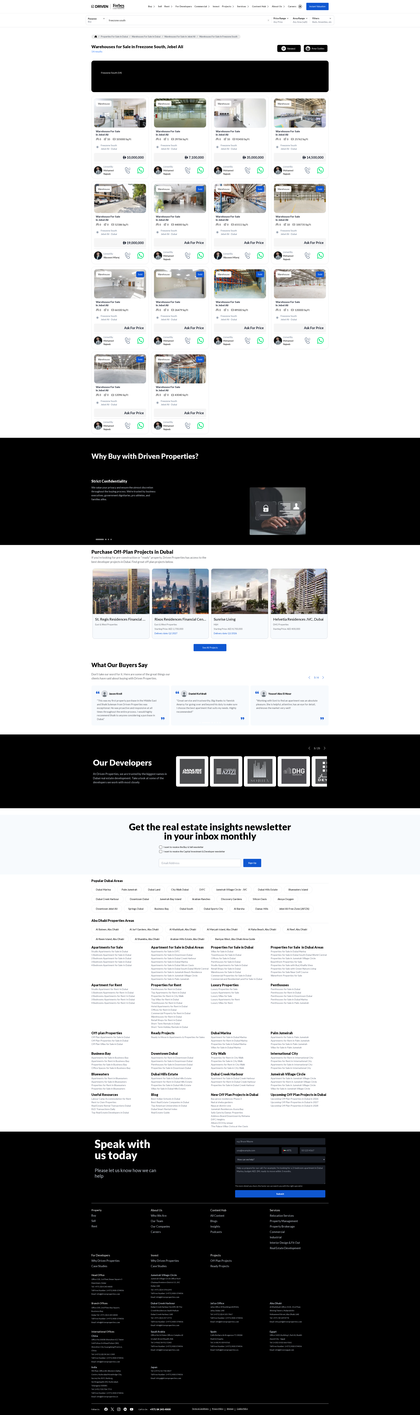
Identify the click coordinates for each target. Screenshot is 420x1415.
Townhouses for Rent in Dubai (166, 1002)
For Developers (184, 6)
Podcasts (216, 1232)
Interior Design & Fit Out (285, 1242)
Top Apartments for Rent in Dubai (168, 992)
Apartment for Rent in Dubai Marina (229, 1040)
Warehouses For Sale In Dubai (146, 36)
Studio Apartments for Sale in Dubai (109, 951)
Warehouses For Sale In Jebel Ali (179, 36)
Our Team (157, 1221)
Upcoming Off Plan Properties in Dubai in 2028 (294, 1105)
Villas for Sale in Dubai (222, 951)
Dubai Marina (103, 889)
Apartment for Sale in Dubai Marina (229, 1037)
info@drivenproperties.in (107, 1396)
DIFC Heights (218, 1119)
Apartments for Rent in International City (292, 1057)
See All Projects (210, 647)
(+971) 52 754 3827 (162, 1371)
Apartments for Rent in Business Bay (110, 1061)
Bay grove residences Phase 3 (226, 1098)
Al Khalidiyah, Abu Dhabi (182, 929)
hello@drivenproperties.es (227, 1350)
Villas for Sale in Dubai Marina (226, 1047)
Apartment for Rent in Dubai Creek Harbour (233, 1081)
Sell (160, 6)
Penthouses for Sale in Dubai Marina (289, 999)
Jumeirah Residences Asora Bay (227, 1109)
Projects (226, 6)
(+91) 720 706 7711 (103, 1389)
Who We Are (159, 1215)
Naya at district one (221, 1105)
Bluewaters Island (298, 889)
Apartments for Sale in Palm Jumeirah (170, 979)
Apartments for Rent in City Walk (228, 1064)
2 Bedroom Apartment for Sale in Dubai (111, 958)
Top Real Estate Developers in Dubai (110, 1112)
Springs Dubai (136, 908)
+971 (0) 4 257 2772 (163, 1318)
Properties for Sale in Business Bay (109, 1064)
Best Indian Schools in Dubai (165, 1098)
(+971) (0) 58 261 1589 (105, 1354)
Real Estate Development (285, 1248)
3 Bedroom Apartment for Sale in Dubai (111, 961)
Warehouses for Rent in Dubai (166, 1016)
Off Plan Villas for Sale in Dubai (107, 1044)
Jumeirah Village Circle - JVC (231, 889)
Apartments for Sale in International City (291, 1064)
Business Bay (161, 908)
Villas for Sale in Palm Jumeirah (286, 1047)
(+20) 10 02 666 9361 (282, 1342)
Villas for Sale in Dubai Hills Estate (168, 1088)
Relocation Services (282, 1215)
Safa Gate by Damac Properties (227, 1112)
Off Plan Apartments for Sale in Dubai (110, 1037)
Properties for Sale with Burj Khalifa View (292, 965)
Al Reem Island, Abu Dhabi (110, 939)
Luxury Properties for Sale (224, 989)
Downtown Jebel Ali (106, 908)
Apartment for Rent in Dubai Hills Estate (171, 1081)
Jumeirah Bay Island (170, 899)
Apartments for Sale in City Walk (227, 1068)
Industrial (276, 1237)
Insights (215, 1226)
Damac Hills (261, 908)
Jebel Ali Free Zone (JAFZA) (294, 908)
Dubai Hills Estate (268, 889)
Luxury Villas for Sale (221, 996)
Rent (167, 6)
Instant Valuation (317, 6)
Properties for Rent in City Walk (167, 996)
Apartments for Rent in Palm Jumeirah (290, 1040)
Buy (150, 6)
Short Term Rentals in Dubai (165, 1023)
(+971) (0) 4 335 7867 (223, 1314)
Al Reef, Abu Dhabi (297, 929)
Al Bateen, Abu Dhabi (107, 929)
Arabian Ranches (201, 899)
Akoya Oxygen (286, 899)
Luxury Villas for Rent (222, 1002)
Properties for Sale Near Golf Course (289, 972)
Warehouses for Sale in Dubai (226, 972)
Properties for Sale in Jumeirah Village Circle (293, 958)
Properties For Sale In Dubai (114, 36)
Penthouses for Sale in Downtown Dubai (291, 996)
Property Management (284, 1221)
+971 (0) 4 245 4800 (103, 1287)
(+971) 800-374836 (115, 1290)
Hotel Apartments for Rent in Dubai (169, 1006)
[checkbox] (160, 847)
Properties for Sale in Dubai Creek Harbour (232, 1085)
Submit (280, 1194)
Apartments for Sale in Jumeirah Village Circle (174, 975)
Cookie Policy (242, 1409)
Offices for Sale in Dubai (223, 958)
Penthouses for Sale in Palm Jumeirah (290, 1002)
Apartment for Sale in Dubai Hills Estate (171, 1078)
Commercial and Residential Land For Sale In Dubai (236, 979)
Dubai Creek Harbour (107, 899)
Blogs (213, 1221)
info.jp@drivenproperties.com (168, 1378)
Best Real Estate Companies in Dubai (170, 1102)
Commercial (200, 6)
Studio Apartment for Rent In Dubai (109, 989)
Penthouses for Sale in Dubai (226, 961)
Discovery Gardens (231, 899)
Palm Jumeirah (129, 889)
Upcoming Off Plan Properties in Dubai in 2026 (294, 1098)
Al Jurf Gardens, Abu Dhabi (144, 929)
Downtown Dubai (139, 899)
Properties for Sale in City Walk (227, 1061)
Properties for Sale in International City (291, 1068)
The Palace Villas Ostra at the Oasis (229, 1126)
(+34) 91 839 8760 (222, 1342)
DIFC (202, 889)
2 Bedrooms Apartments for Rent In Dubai (113, 996)
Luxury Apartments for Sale (225, 992)
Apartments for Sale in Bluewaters (109, 1081)
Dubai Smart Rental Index (164, 1109)
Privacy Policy (217, 1409)
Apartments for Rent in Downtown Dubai (172, 1057)
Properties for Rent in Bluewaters (108, 1085)
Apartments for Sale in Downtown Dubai (171, 954)
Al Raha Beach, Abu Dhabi (262, 929)
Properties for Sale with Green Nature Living (293, 968)
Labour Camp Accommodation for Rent (111, 1098)
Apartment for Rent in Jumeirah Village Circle (294, 1081)
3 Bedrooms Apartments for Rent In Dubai (113, 999)
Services (241, 6)
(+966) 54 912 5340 (162, 1342)
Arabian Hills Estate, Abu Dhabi (187, 939)
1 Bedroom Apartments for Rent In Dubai (112, 992)
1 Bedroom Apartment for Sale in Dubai (111, 954)
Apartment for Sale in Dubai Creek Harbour (233, 1078)
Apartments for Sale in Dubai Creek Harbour (173, 958)
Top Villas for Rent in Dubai (165, 999)
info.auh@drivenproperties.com (288, 1322)
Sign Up (252, 863)
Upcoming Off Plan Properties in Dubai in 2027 (294, 1102)
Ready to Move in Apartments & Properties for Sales (178, 1037)
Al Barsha (239, 908)
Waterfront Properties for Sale (286, 975)
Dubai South (186, 908)
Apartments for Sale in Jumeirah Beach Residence (176, 972)
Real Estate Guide (160, 1112)
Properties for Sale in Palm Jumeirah (289, 1044)
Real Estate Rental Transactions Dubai (111, 1105)
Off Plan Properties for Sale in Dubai (109, 1040)
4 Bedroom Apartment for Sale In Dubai (111, 965)
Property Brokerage (282, 1226)
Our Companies (160, 1226)
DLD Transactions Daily (103, 1109)
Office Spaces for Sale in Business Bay (110, 1068)
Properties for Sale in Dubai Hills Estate (171, 1085)
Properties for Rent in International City (291, 1061)
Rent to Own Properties (103, 1102)
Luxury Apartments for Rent (225, 999)
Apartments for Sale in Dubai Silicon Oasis (172, 965)
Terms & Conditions (200, 1409)
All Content (217, 1215)
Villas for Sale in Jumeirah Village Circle (290, 1088)
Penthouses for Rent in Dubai (166, 989)
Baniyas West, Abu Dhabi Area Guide (235, 939)
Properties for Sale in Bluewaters (108, 1088)
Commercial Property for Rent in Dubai (170, 1013)
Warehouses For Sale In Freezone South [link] (218, 36)
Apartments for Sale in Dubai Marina (169, 961)
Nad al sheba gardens (222, 1102)
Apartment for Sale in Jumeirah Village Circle (293, 1078)
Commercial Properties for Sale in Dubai (231, 975)
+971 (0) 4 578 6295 (163, 1290)
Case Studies (99, 1266)
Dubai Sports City (213, 908)
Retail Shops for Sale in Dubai (226, 968)
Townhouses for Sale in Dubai (226, 954)
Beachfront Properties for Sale (286, 961)
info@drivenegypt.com (284, 1350)
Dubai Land (154, 889)
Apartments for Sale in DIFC (165, 951)
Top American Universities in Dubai (169, 1105)
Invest (216, 6)
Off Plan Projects (221, 1260)
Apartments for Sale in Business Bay (109, 1057)
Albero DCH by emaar (222, 1122)
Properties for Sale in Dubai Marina (288, 951)
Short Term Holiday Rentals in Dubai (169, 1027)
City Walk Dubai (180, 889)
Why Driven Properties (105, 1260)
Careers (292, 6)
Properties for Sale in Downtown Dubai (171, 1068)
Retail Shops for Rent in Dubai (166, 1020)
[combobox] (96, 20)
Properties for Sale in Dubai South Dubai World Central (299, 954)
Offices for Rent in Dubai (164, 1009)
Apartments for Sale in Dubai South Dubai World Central (180, 968)
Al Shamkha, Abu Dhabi (147, 939)
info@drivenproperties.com (108, 1294)
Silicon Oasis (260, 899)
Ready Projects (219, 1266)
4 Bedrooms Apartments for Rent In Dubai (113, 1002)
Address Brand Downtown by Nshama (230, 1116)
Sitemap (230, 1409)
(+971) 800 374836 (115, 1358)
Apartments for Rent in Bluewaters (109, 1078)
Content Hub (259, 6)
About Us (277, 6)
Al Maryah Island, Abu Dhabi (222, 929)
